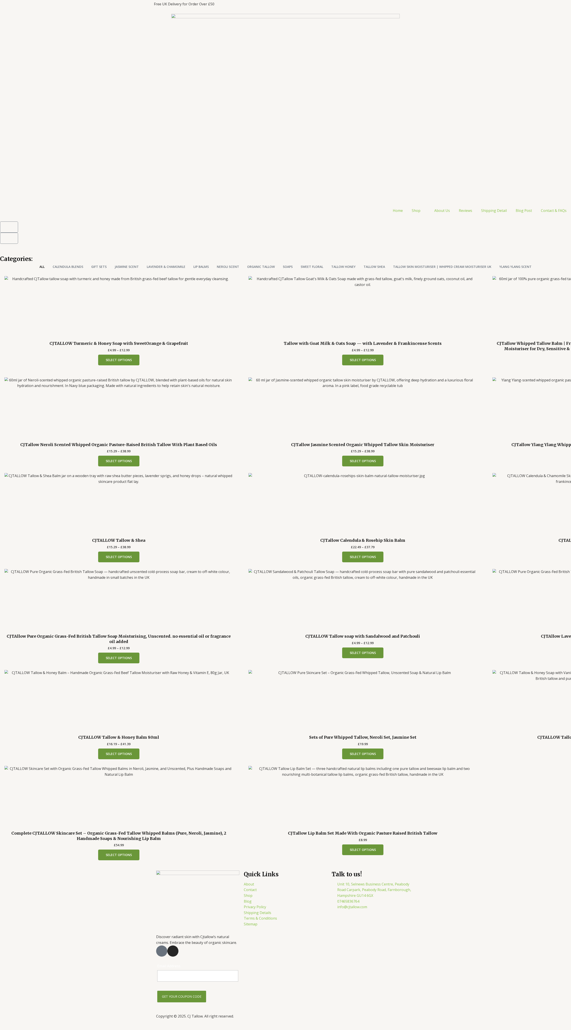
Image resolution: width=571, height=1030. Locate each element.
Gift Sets (99, 267)
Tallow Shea (374, 267)
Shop (416, 210)
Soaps (288, 267)
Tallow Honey (343, 267)
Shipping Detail (494, 210)
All (42, 267)
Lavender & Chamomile (166, 267)
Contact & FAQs (554, 210)
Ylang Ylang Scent (515, 267)
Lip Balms (201, 267)
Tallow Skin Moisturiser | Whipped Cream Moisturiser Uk (442, 267)
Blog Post (524, 210)
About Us (442, 210)
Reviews (465, 210)
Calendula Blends (68, 267)
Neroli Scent (228, 267)
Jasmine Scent (127, 267)
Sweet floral (312, 267)
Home (398, 210)
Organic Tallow (261, 267)
